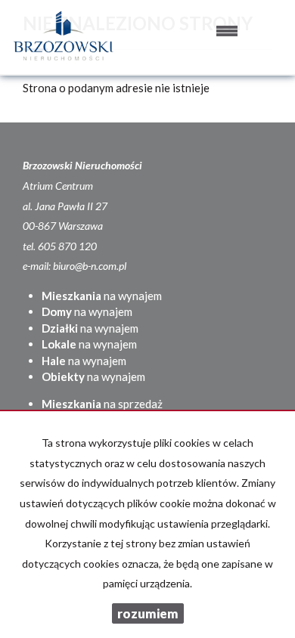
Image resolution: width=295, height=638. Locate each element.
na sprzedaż (102, 403)
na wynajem (102, 295)
